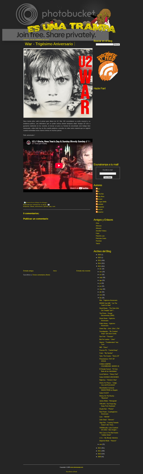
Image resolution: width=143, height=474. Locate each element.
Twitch (98, 243)
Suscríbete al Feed (71, 471)
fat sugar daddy (101, 201)
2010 (99, 454)
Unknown (99, 199)
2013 (99, 266)
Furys (98, 189)
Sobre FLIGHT (104, 393)
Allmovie (98, 226)
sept (100, 277)
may (100, 289)
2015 (99, 260)
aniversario (39, 206)
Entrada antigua (28, 271)
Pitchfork (99, 241)
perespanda (100, 207)
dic (100, 269)
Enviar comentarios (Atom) (41, 275)
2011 (99, 451)
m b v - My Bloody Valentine (108, 438)
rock (53, 206)
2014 (99, 263)
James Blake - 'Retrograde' (108, 401)
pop (50, 206)
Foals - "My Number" (106, 353)
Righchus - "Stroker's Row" (108, 380)
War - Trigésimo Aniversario (49, 44)
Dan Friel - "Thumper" (106, 336)
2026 (99, 254)
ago (100, 280)
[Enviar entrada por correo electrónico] (48, 204)
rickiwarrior (99, 212)
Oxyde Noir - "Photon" (106, 409)
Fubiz (97, 233)
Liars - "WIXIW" (104, 417)
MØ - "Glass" (103, 347)
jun (100, 286)
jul (100, 283)
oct (100, 274)
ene (100, 444)
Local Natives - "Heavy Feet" (108, 374)
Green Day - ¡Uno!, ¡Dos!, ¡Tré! (109, 328)
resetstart (99, 209)
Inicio (55, 271)
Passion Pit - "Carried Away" (108, 350)
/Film (97, 223)
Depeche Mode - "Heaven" (108, 441)
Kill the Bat (100, 194)
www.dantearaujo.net (76, 467)
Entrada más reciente (83, 271)
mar (100, 295)
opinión (45, 206)
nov (100, 272)
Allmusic (98, 228)
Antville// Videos (101, 231)
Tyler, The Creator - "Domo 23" (109, 356)
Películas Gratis (101, 238)
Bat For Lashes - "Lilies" (107, 339)
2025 (99, 257)
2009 (99, 457)
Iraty (97, 191)
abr (100, 292)
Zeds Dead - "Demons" (106, 420)
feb (100, 298)
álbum (32, 206)
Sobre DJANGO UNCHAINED (109, 377)
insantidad (99, 204)
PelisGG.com (100, 236)
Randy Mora (100, 196)
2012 (99, 448)
